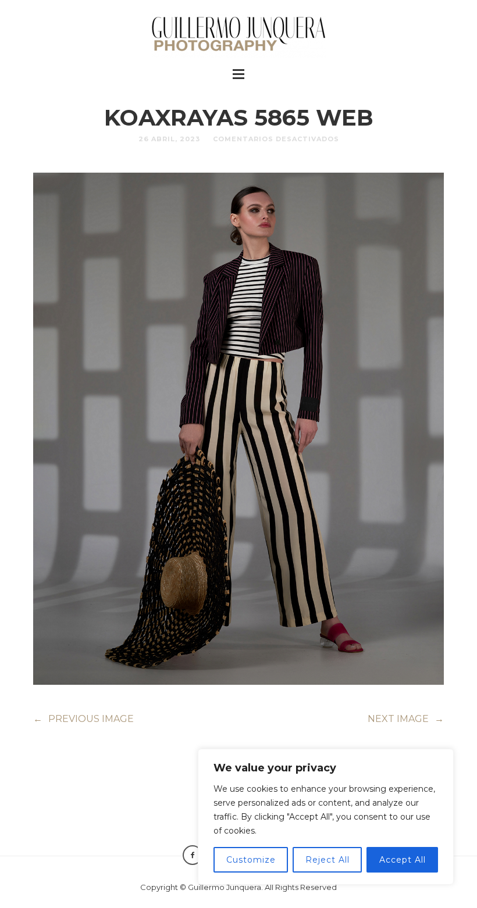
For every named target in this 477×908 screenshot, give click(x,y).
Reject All (327, 860)
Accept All (402, 860)
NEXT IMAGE (406, 718)
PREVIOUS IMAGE (83, 718)
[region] (326, 817)
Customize (251, 860)
